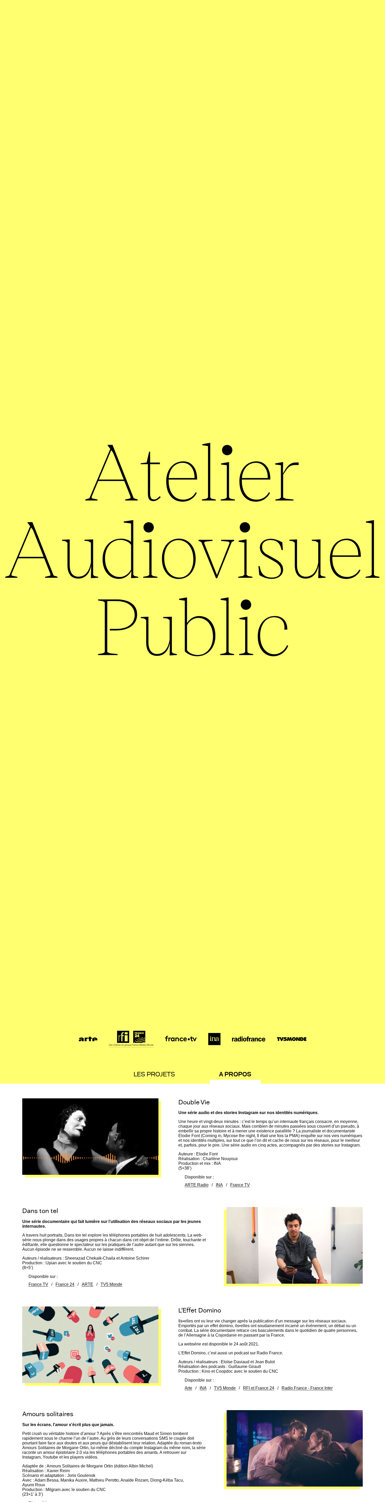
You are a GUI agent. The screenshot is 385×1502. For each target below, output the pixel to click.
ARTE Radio (196, 1185)
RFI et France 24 (258, 1388)
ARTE (87, 1284)
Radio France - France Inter (307, 1388)
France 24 (65, 1284)
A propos (235, 1074)
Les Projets (154, 1074)
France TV (240, 1185)
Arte (188, 1388)
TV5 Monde (111, 1284)
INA (219, 1185)
